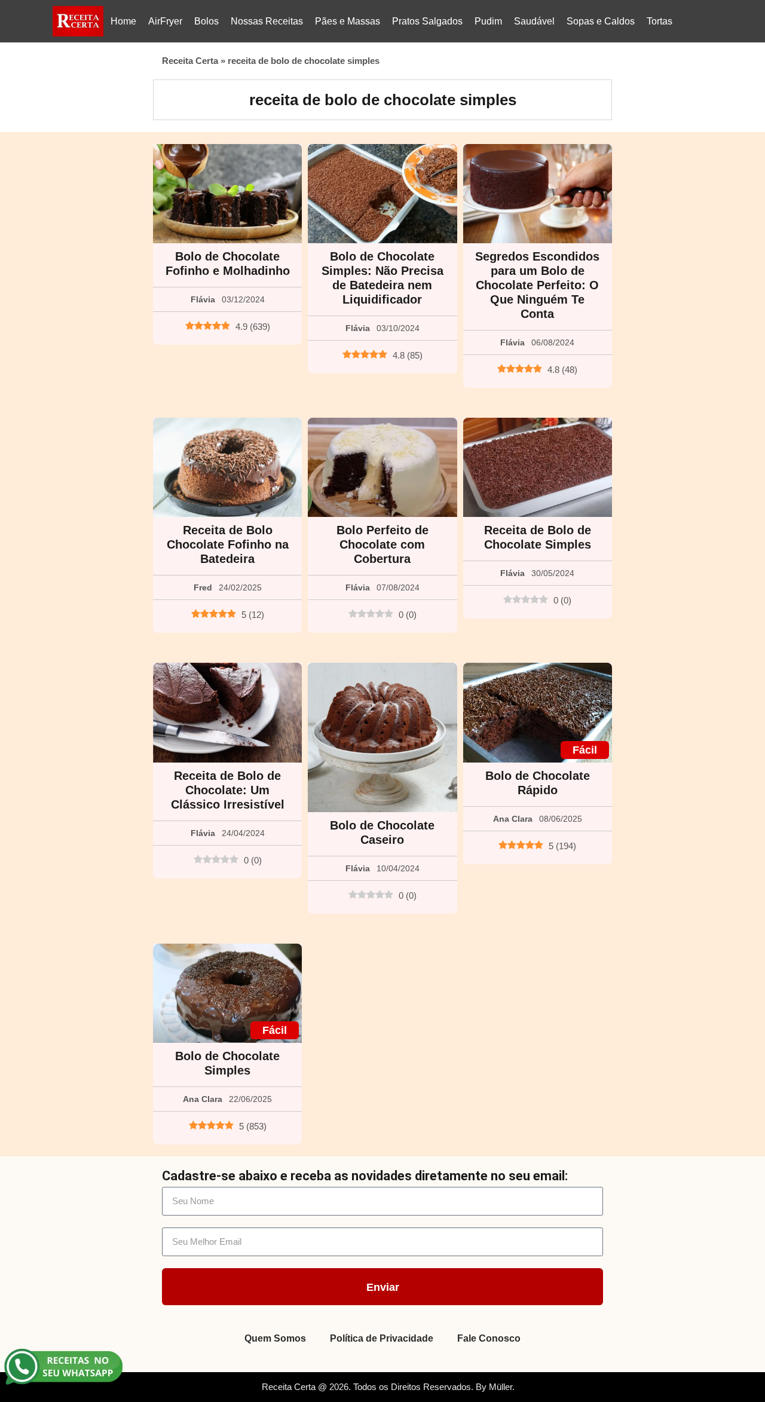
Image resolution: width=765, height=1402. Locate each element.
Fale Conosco (489, 1338)
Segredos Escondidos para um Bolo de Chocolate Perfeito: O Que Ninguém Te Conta (537, 285)
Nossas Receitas (267, 21)
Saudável (534, 21)
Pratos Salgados (427, 21)
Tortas (659, 21)
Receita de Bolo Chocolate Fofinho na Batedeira (228, 544)
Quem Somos (275, 1338)
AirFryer (165, 21)
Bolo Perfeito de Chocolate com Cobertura (382, 544)
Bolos (206, 21)
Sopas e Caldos (601, 21)
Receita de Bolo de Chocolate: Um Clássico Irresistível (227, 790)
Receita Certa (190, 61)
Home (123, 21)
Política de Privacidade (381, 1338)
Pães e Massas (347, 21)
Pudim (488, 21)
